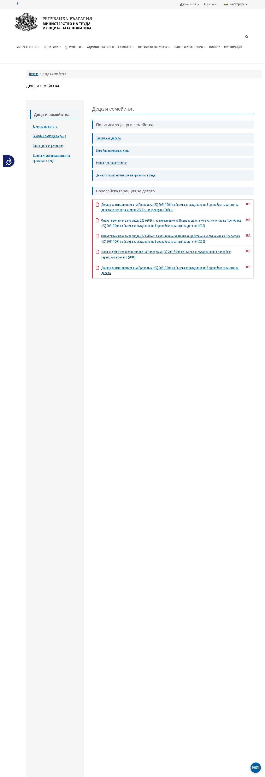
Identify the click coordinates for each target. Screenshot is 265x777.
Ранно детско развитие (48, 146)
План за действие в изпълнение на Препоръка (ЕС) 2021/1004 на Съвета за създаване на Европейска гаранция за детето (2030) (166, 254)
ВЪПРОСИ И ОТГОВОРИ (188, 47)
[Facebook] (17, 3)
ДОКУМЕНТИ (73, 47)
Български (237, 4)
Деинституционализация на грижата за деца (51, 158)
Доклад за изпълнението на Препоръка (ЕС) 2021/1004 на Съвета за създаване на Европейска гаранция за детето (169, 270)
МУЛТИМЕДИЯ (233, 46)
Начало (33, 74)
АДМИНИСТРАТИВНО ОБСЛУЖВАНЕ (109, 47)
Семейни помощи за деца (49, 136)
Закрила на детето (45, 126)
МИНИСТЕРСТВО (27, 47)
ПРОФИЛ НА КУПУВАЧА (153, 47)
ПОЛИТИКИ (51, 47)
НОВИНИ (214, 46)
